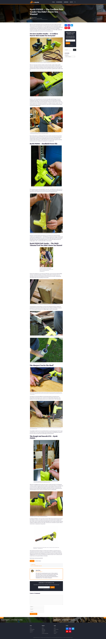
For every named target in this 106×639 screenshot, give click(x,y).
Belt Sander (36, 565)
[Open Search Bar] (75, 2)
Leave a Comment (39, 18)
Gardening (31, 630)
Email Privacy (47, 589)
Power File (40, 565)
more (46, 19)
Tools (34, 564)
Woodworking (32, 629)
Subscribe (43, 630)
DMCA (55, 630)
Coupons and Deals (45, 633)
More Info (45, 589)
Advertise (43, 629)
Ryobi (32, 564)
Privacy (72, 45)
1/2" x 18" (33, 565)
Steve (36, 17)
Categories (66, 54)
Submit (52, 587)
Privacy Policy (56, 629)
